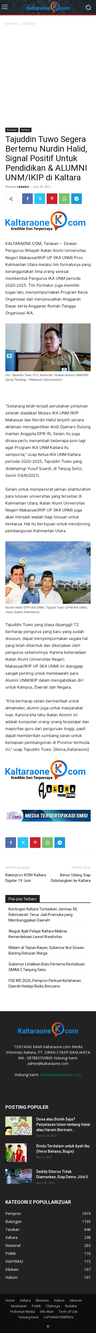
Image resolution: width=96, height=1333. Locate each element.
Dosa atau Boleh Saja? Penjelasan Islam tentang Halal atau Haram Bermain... (63, 1124)
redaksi (23, 187)
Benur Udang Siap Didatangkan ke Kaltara (71, 878)
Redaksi (71, 1306)
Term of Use (68, 1311)
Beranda (11, 23)
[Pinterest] (52, 198)
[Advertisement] (48, 77)
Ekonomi (42, 1300)
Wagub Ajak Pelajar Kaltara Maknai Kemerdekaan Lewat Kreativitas (38, 934)
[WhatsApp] (64, 198)
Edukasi (29, 23)
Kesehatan (19, 1306)
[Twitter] (39, 198)
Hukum (59, 1300)
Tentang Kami (28, 1317)
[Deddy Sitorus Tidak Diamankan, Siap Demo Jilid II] (18, 1176)
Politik (36, 1306)
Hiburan (76, 1300)
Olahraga (53, 1306)
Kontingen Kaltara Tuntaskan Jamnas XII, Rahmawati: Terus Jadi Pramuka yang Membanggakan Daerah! (43, 914)
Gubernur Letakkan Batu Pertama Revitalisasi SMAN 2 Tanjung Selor (47, 967)
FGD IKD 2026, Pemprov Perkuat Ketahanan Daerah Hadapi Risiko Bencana (45, 983)
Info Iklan (47, 1311)
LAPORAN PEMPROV (59, 1317)
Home (10, 1300)
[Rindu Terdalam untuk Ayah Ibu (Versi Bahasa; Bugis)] (16, 1152)
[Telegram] (76, 198)
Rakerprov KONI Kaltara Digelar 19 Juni (25, 878)
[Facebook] (27, 198)
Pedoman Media (22, 1311)
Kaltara (25, 130)
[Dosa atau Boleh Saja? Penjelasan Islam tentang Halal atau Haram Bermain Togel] (18, 1126)
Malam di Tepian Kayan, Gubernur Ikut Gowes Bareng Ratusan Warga (46, 950)
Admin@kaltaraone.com (60, 1074)
